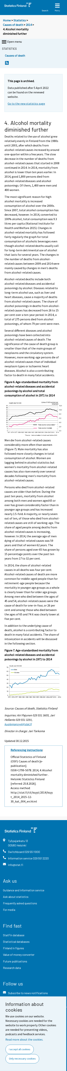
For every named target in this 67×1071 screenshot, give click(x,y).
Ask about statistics (15, 896)
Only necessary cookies (22, 1058)
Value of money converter (18, 954)
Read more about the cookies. (24, 1039)
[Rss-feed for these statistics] (7, 64)
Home (7, 20)
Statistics (20, 20)
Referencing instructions (26, 750)
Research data (12, 967)
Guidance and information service (23, 890)
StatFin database (13, 935)
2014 (29, 25)
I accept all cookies (19, 1049)
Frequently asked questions (20, 903)
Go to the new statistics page (26, 103)
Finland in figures (13, 948)
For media (9, 909)
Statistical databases (16, 941)
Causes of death (13, 25)
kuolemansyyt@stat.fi (18, 724)
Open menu (14, 41)
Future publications (15, 961)
